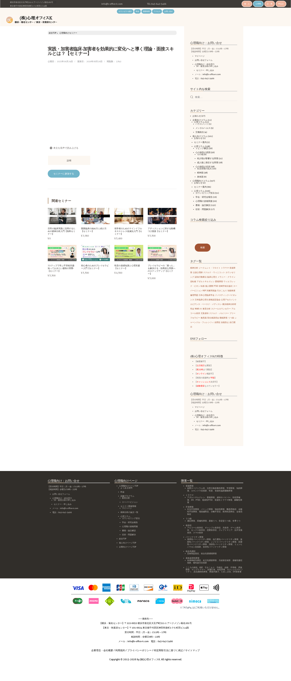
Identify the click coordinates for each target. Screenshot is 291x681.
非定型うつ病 (225, 521)
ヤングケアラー (198, 569)
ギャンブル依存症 (213, 528)
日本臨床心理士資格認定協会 (207, 299)
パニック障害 (207, 509)
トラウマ (225, 268)
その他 (200, 154)
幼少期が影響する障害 (207, 158)
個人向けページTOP (127, 543)
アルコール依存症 (195, 528)
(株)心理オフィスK (150, 659)
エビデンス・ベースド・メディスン (206, 304)
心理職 (258, 4)
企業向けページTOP (127, 547)
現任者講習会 (213, 318)
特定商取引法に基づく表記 (168, 650)
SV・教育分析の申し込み (207, 66)
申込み (281, 4)
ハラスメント (202, 124)
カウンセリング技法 (205, 193)
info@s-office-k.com (111, 4)
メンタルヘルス (203, 128)
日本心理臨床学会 (206, 295)
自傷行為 (211, 569)
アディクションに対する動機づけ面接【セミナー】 (161, 230)
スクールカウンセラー (221, 308)
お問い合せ (168, 11)
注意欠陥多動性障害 (216, 488)
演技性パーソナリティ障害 (220, 544)
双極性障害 (202, 521)
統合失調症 (191, 551)
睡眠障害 (223, 318)
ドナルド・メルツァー (219, 313)
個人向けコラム (199, 136)
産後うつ (213, 521)
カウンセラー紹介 (125, 11)
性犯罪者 (221, 569)
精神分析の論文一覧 (129, 512)
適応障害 (191, 521)
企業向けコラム (199, 120)
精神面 (200, 172)
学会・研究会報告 (204, 197)
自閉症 (217, 322)
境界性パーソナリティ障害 (199, 539)
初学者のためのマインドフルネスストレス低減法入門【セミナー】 (128, 231)
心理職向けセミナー (68, 33)
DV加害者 (237, 572)
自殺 (226, 567)
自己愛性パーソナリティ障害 (225, 539)
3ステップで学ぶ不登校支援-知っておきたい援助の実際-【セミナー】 (61, 268)
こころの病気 (191, 567)
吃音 (211, 491)
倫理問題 (194, 295)
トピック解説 (202, 148)
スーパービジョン (130, 502)
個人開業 (209, 286)
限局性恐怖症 (228, 511)
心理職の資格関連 (204, 201)
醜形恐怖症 (231, 509)
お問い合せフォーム (203, 60)
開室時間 (146, 11)
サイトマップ (192, 650)
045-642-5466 (158, 4)
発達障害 (190, 486)
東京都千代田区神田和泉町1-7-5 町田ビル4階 (28, 6)
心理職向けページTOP (128, 486)
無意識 (204, 318)
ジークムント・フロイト (209, 268)
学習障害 (230, 488)
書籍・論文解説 (203, 205)
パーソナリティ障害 (194, 537)
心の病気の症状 (203, 166)
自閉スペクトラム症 (196, 488)
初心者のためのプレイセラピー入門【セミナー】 (95, 267)
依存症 (189, 525)
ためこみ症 (226, 572)
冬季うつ (236, 521)
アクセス (157, 11)
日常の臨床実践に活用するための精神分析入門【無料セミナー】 (61, 231)
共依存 (226, 528)
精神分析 (194, 268)
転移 (203, 286)
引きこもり (222, 290)
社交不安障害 (193, 509)
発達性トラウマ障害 (223, 500)
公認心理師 (198, 272)
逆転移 (193, 281)
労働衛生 (200, 132)
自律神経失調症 (194, 560)
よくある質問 (126, 488)
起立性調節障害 (210, 560)
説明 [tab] (69, 160)
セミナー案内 (200, 142)
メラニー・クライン (226, 277)
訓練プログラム (127, 496)
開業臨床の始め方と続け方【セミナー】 (94, 230)
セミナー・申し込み (205, 70)
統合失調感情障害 (209, 553)
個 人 (247, 4)
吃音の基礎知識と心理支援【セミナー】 (127, 267)
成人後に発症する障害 (207, 162)
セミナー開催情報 (128, 506)
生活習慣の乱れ (204, 168)
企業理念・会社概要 (102, 650)
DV (192, 500)
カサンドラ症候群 (199, 491)
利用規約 (120, 650)
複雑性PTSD (207, 500)
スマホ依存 (198, 533)
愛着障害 (219, 281)
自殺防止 (225, 322)
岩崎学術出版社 (226, 286)
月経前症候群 (225, 560)
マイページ (200, 56)
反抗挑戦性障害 (200, 572)
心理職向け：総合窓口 (204, 64)
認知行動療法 (201, 277)
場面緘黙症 (204, 511)
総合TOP (52, 33)
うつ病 (231, 318)
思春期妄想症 (193, 553)
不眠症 (219, 567)
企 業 (269, 4)
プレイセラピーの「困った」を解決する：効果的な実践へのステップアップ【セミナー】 (161, 269)
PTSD (216, 286)
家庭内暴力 (214, 572)
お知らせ (196, 116)
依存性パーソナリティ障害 (215, 547)
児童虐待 (205, 313)
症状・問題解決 (203, 209)
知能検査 (231, 290)
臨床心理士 (212, 277)
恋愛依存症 (212, 530)
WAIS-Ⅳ (198, 308)
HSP (204, 290)
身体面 (200, 177)
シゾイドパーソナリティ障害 (223, 542)
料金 (137, 11)
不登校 (233, 567)
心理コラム (199, 122)
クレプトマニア (225, 530)
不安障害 (190, 507)
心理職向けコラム (200, 181)
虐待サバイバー (224, 497)
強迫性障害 (220, 509)
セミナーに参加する (64, 173)
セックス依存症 (198, 530)
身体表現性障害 (192, 558)
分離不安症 (216, 511)
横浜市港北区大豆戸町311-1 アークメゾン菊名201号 (31, 2)
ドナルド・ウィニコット (214, 272)
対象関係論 (211, 290)
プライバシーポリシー (139, 650)
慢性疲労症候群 (200, 563)
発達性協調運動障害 (223, 491)
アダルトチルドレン (205, 281)
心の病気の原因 (203, 152)
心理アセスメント (229, 299)
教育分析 (207, 308)
